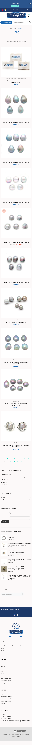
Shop (15, 28)
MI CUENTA (26, 9)
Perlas (3, 484)
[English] (2, 10)
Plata (4, 500)
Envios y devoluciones (6, 701)
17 (24, 461)
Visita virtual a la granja (6, 678)
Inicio (11, 28)
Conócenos (3, 666)
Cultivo (2, 676)
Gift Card (3, 479)
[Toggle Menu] (3, 15)
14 (14, 461)
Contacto (3, 703)
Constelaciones (5, 474)
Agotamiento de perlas (6, 680)
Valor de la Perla (4, 668)
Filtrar (5, 521)
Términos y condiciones (6, 696)
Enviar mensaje (15, 5)
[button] (5, 22)
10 (28, 458)
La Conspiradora (4, 683)
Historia (2, 673)
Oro (4, 497)
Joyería (3, 482)
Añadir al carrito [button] (16, 453)
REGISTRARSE (15, 9)
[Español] (5, 10)
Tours (2, 671)
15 (17, 461)
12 (7, 461)
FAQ (2, 694)
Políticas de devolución (6, 699)
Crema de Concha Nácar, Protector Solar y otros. (14, 477)
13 (10, 461)
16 (21, 461)
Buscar (29, 22)
